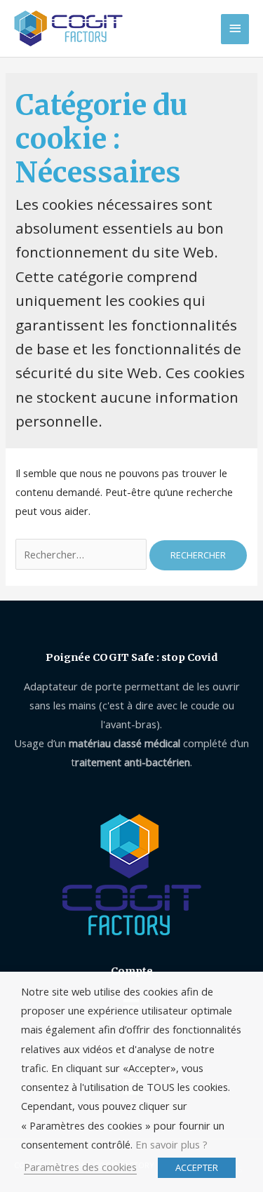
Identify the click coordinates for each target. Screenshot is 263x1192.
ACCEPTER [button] (196, 1167)
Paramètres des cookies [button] (80, 1167)
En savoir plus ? (171, 1144)
